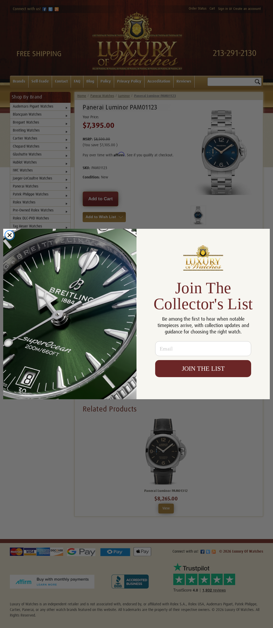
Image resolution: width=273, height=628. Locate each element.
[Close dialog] (9, 235)
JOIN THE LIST (203, 368)
